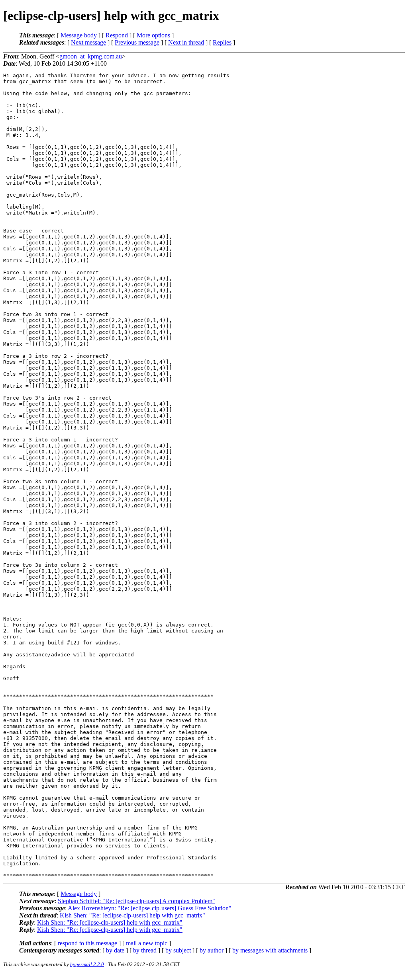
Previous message (137, 42)
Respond (117, 35)
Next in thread (186, 42)
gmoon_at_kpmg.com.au (90, 56)
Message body (79, 35)
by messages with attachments (270, 950)
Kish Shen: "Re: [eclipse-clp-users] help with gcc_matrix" (132, 915)
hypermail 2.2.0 (87, 964)
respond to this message (87, 943)
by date (115, 950)
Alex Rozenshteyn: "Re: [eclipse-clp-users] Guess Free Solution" (149, 908)
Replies (222, 42)
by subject (178, 950)
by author (212, 950)
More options (153, 35)
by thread (145, 950)
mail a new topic (146, 943)
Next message (88, 42)
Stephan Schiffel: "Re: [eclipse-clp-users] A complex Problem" (136, 901)
